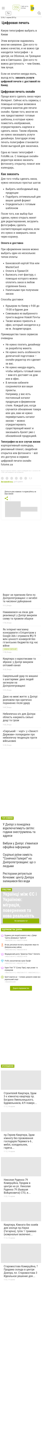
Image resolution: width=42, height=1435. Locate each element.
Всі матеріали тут (21, 921)
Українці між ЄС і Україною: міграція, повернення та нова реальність (20, 905)
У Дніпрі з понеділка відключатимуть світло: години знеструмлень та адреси (19, 830)
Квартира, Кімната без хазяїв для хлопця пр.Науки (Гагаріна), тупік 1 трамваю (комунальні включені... (21, 1229)
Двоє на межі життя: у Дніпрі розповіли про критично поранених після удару (20, 700)
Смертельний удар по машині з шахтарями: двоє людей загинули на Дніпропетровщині (20, 680)
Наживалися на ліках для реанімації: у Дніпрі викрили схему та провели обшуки (20, 615)
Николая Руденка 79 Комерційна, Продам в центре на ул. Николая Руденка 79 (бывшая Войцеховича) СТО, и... (17, 1186)
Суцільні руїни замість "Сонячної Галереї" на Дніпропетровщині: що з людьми (19, 860)
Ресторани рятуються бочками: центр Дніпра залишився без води (18, 877)
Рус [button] (8, 13)
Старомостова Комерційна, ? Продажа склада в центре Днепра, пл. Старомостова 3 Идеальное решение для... (21, 1271)
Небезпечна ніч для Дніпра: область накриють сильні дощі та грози (19, 717)
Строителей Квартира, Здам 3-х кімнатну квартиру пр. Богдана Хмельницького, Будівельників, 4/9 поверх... (20, 1098)
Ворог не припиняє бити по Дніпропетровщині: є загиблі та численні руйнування (20, 598)
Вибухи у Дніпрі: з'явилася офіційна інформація (20, 845)
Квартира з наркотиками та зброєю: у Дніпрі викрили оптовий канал (19, 662)
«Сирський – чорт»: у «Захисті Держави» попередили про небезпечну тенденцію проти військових (20, 736)
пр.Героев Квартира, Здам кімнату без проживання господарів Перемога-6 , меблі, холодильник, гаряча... (19, 1141)
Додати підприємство (21, 988)
